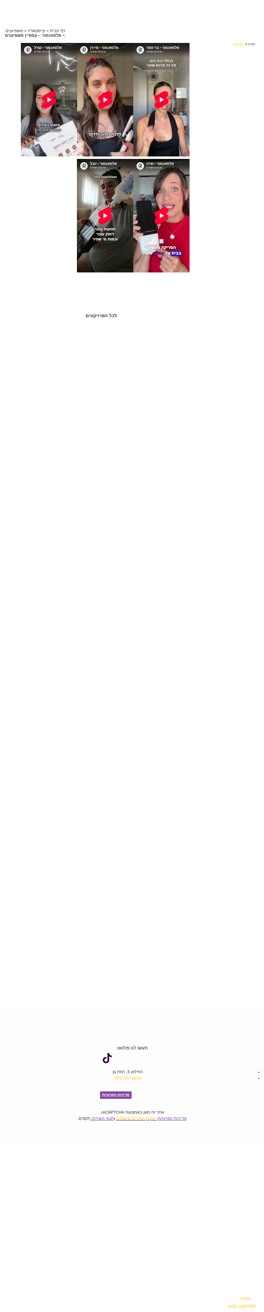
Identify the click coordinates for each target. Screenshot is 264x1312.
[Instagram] (119, 1058)
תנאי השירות (103, 1118)
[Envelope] (144, 1058)
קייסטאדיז (36, 30)
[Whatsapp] (132, 1058)
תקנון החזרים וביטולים (135, 1118)
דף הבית (57, 30)
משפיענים (14, 30)
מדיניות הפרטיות (172, 1118)
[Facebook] (157, 1058)
